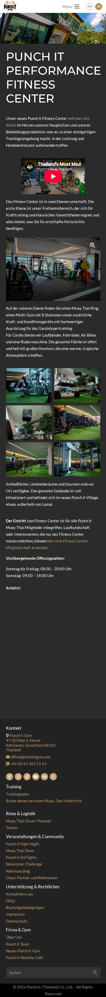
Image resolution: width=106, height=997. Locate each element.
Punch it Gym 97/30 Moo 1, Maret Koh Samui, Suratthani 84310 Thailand (31, 742)
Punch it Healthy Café (24, 957)
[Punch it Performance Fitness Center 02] (77, 385)
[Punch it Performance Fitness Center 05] (29, 459)
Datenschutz (17, 921)
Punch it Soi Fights (21, 857)
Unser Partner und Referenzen (31, 877)
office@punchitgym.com (30, 756)
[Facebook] (9, 776)
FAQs (10, 900)
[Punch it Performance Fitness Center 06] (77, 459)
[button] (71, 6)
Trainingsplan (17, 794)
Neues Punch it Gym (23, 950)
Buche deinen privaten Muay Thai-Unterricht (44, 800)
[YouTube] (35, 776)
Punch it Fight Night (22, 844)
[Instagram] (18, 776)
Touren (11, 827)
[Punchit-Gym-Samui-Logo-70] (10, 6)
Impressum (15, 914)
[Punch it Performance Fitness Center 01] (29, 385)
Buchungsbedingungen (25, 907)
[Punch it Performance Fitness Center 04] (77, 422)
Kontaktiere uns (19, 894)
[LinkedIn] (44, 776)
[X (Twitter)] (53, 776)
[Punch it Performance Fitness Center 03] (29, 422)
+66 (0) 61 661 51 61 (28, 763)
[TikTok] (27, 776)
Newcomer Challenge (24, 864)
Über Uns (14, 937)
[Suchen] (95, 972)
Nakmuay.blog (18, 871)
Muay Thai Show (20, 850)
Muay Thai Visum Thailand (28, 821)
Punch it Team (17, 944)
